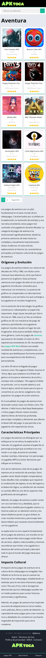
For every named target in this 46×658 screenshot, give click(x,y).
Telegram (38, 655)
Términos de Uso (26, 637)
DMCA (29, 639)
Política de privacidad (15, 639)
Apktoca (36, 633)
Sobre (14, 637)
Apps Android (23, 655)
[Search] (42, 11)
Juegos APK (8, 655)
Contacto (37, 639)
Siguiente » (16, 200)
